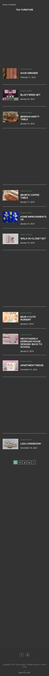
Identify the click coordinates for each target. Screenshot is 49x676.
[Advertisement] (24, 39)
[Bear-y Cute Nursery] (10, 317)
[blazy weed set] (10, 95)
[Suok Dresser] (10, 73)
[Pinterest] (27, 655)
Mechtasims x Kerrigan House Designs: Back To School (31, 342)
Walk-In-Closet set (33, 238)
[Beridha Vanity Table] (10, 117)
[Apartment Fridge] (10, 365)
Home (5, 4)
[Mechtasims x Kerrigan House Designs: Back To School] (10, 339)
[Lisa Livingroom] (10, 444)
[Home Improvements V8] (10, 217)
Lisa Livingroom (30, 443)
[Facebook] (21, 655)
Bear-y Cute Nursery (28, 318)
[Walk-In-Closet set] (10, 239)
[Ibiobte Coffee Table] (10, 195)
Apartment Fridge (32, 365)
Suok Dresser (29, 73)
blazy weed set (30, 94)
